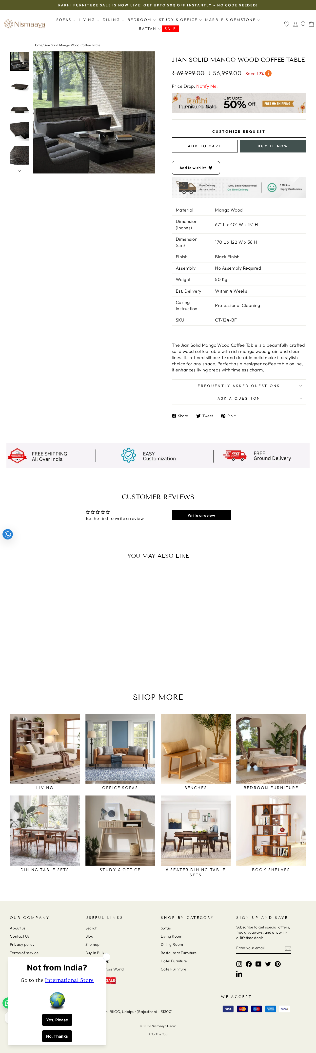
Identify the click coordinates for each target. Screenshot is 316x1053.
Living (88, 19)
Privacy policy (22, 944)
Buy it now (273, 146)
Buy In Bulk (94, 952)
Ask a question (238, 398)
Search (91, 928)
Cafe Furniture (173, 969)
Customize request (239, 131)
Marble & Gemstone (231, 19)
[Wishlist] (287, 24)
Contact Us (19, 936)
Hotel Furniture (174, 961)
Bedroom (140, 19)
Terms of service (24, 952)
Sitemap (92, 944)
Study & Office (179, 19)
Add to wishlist (192, 167)
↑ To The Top (158, 1034)
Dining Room (172, 944)
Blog (89, 936)
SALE (170, 28)
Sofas (64, 19)
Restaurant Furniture (179, 952)
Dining (112, 19)
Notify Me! (207, 86)
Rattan (148, 28)
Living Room (171, 936)
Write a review (201, 515)
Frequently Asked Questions (239, 386)
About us (17, 928)
